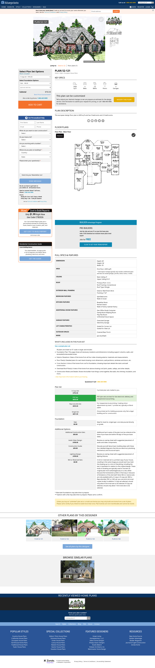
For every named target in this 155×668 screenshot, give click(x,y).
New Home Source (135, 636)
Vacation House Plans (58, 649)
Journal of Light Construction (135, 643)
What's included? (24, 74)
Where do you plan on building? (30, 150)
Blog (79, 624)
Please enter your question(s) (30, 161)
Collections (72, 624)
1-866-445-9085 (42, 98)
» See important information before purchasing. (71, 377)
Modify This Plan (124, 100)
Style (18, 7)
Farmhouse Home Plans (19, 643)
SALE (44, 7)
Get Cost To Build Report (35, 231)
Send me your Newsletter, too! (32, 175)
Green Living (97, 636)
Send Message (35, 181)
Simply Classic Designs (96, 643)
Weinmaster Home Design (97, 649)
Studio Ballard (97, 645)
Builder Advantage (135, 638)
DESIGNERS (37, 7)
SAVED (134, 7)
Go (152, 2)
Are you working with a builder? (30, 143)
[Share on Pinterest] (103, 120)
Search (57, 624)
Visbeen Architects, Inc (97, 647)
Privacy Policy (63, 12)
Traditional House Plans (19, 645)
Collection (26, 7)
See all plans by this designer (77, 546)
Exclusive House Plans (58, 638)
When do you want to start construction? (33, 131)
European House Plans (71, 73)
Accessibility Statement (104, 661)
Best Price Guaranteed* (42, 95)
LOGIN (147, 7)
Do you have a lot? (25, 137)
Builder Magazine (136, 640)
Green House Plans (58, 640)
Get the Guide (35, 259)
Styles (64, 624)
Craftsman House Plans (19, 638)
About (90, 624)
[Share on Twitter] (99, 120)
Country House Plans (19, 636)
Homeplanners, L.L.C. (97, 638)
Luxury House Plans (58, 643)
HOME (3, 7)
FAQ (84, 624)
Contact (97, 624)
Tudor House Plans (19, 647)
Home (56, 73)
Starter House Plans (58, 647)
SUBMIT (116, 11)
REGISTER (141, 7)
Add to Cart (35, 104)
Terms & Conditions (50, 12)
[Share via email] (88, 120)
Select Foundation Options (29, 80)
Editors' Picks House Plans (58, 636)
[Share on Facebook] (96, 120)
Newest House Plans (58, 645)
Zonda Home (135, 645)
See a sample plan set (62, 346)
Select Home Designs (97, 640)
